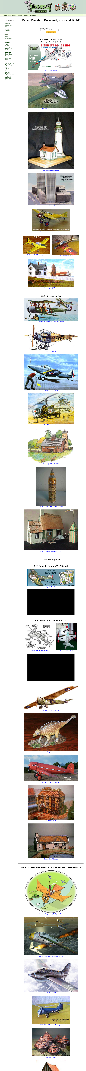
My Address (7, 29)
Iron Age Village (51, 1057)
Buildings (20, 15)
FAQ (9, 15)
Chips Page (7, 72)
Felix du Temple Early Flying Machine (51, 914)
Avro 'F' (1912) (51, 351)
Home (5, 15)
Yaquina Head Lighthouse (51, 170)
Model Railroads (8, 78)
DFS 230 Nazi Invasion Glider (51, 109)
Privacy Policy (8, 76)
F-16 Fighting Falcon (51, 70)
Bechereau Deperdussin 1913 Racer (51, 232)
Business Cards (8, 73)
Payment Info (7, 28)
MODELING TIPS (9, 62)
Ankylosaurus (51, 752)
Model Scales (8, 55)
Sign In (6, 34)
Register (6, 36)
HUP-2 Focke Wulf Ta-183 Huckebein (51, 956)
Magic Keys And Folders (10, 63)
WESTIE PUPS (8, 64)
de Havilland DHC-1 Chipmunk (36, 255)
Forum (6, 44)
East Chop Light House (51, 288)
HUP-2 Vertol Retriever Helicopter (51, 1025)
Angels (6, 49)
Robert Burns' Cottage (51, 859)
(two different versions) (65, 256)
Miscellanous (33, 15)
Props (6, 59)
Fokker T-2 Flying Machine (51, 710)
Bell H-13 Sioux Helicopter (51, 425)
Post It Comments (9, 54)
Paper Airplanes (8, 79)
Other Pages (7, 42)
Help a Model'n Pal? (9, 38)
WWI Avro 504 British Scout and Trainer (51, 321)
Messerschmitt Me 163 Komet (51, 993)
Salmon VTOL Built (66, 651)
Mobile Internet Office (9, 65)
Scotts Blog (7, 47)
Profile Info (7, 30)
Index (6, 67)
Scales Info (7, 68)
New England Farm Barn (51, 463)
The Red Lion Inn (51, 820)
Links (6, 69)
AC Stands (7, 57)
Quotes (6, 71)
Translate (14, 7)
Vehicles (26, 15)
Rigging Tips (8, 58)
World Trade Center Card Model (51, 206)
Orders (6, 26)
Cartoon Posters (8, 77)
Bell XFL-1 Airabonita (51, 390)
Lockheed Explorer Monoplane (50, 782)
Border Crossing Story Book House (51, 551)
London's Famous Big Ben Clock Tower (51, 506)
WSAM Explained (8, 45)
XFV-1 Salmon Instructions (39, 650)
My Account (7, 23)
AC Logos (7, 53)
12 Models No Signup (9, 74)
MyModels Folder (8, 25)
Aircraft (14, 15)
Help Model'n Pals (8, 48)
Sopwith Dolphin (51, 587)
